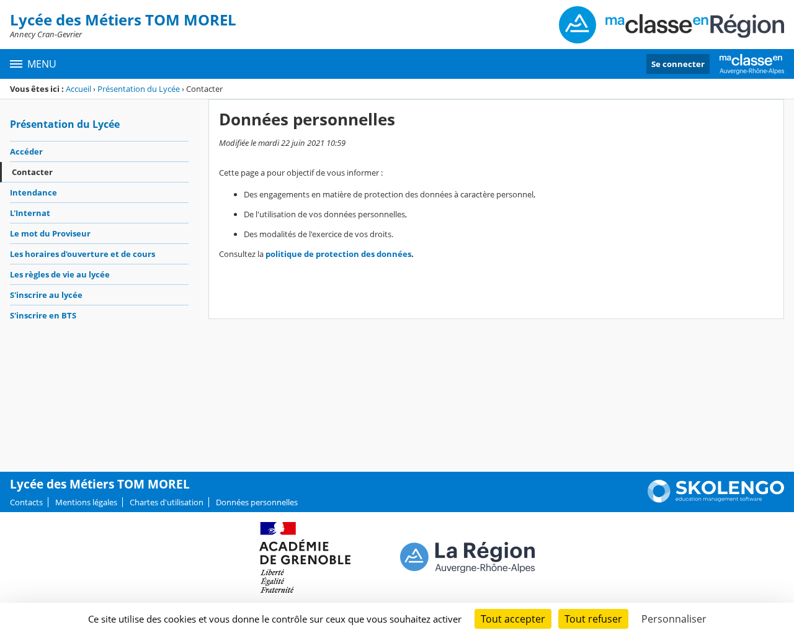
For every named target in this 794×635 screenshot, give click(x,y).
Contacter (32, 172)
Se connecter (678, 64)
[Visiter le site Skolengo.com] (716, 499)
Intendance (33, 192)
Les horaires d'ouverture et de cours (82, 253)
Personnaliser (674, 619)
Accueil (78, 88)
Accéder (26, 151)
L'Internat (30, 212)
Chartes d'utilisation (166, 502)
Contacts (26, 502)
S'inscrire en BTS (43, 315)
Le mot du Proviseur (50, 233)
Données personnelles (257, 502)
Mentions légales (86, 502)
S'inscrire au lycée (46, 294)
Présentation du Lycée (138, 88)
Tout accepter (513, 619)
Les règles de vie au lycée (60, 274)
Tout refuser (593, 619)
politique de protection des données (338, 253)
